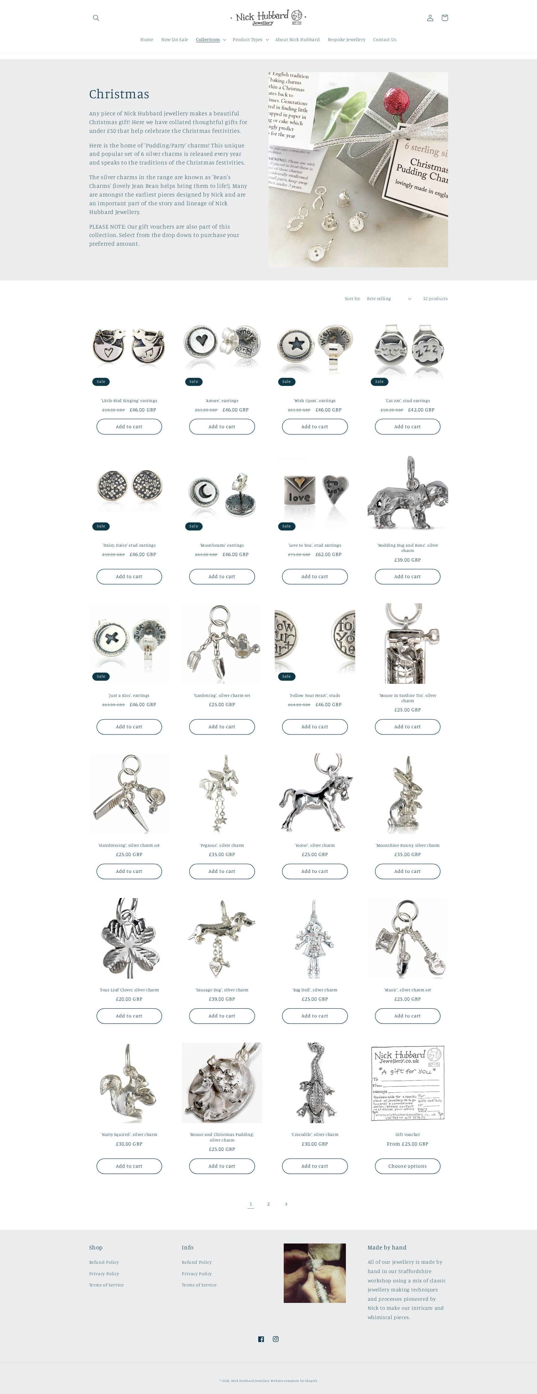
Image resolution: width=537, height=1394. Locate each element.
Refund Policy (104, 1262)
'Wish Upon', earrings (315, 400)
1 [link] (251, 1204)
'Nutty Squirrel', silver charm (129, 1134)
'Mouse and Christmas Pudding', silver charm (222, 1137)
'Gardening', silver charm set (222, 695)
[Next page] (286, 1204)
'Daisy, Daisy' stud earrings (129, 545)
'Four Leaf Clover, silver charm (129, 989)
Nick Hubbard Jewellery (250, 1380)
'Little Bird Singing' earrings (129, 400)
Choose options (407, 1166)
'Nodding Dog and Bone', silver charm (407, 548)
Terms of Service (106, 1284)
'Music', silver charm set (407, 989)
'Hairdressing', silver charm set (129, 845)
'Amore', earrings (222, 400)
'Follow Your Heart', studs (315, 695)
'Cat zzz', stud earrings (407, 400)
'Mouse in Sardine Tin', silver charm (407, 698)
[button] (96, 18)
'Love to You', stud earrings (315, 545)
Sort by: (352, 298)
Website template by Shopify (294, 1380)
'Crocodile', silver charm (315, 1134)
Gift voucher (408, 1134)
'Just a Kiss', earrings (129, 695)
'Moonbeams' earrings (222, 545)
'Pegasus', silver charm (222, 845)
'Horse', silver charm (315, 845)
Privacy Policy (104, 1273)
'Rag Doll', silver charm (314, 989)
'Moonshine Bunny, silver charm (408, 845)
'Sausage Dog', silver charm (222, 989)
